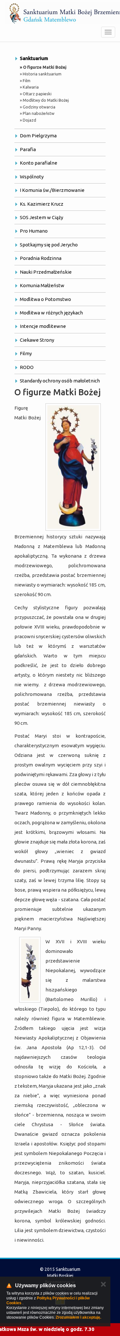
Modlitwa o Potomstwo (45, 299)
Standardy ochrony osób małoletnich (60, 380)
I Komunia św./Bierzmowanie (52, 190)
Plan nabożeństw (38, 113)
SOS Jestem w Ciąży (41, 217)
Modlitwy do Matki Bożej (46, 100)
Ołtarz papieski (37, 93)
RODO (27, 367)
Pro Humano (34, 231)
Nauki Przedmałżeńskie (46, 272)
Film (26, 80)
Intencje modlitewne (43, 326)
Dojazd (29, 120)
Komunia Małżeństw (42, 285)
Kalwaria (31, 87)
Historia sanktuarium (42, 74)
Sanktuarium (34, 58)
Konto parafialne (38, 163)
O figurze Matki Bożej (45, 67)
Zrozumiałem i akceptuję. (78, 1317)
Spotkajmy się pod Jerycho (49, 244)
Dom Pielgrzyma (38, 135)
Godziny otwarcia (39, 107)
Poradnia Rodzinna (40, 258)
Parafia (28, 149)
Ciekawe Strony (37, 340)
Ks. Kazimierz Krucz (41, 204)
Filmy (26, 353)
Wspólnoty (32, 176)
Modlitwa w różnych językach (51, 312)
